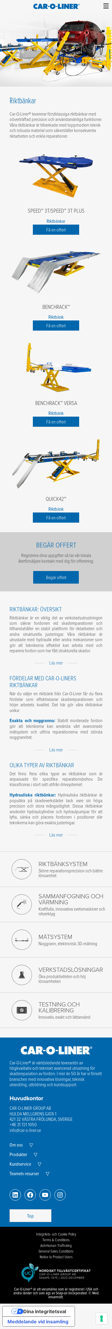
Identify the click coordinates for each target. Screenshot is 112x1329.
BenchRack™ (56, 307)
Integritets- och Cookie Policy (56, 1234)
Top (30, 1216)
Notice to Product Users (56, 1256)
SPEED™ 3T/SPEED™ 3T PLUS (56, 210)
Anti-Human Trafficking (56, 1245)
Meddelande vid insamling (37, 1322)
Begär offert (56, 577)
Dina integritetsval (44, 1311)
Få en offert (56, 229)
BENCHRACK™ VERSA (56, 403)
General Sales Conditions (56, 1251)
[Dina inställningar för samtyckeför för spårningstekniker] (101, 1318)
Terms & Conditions (56, 1239)
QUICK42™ (56, 499)
